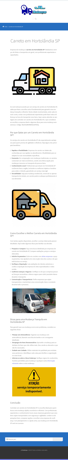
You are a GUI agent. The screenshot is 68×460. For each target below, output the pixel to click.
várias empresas (47, 256)
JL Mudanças (24, 450)
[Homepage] (34, 9)
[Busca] (34, 17)
